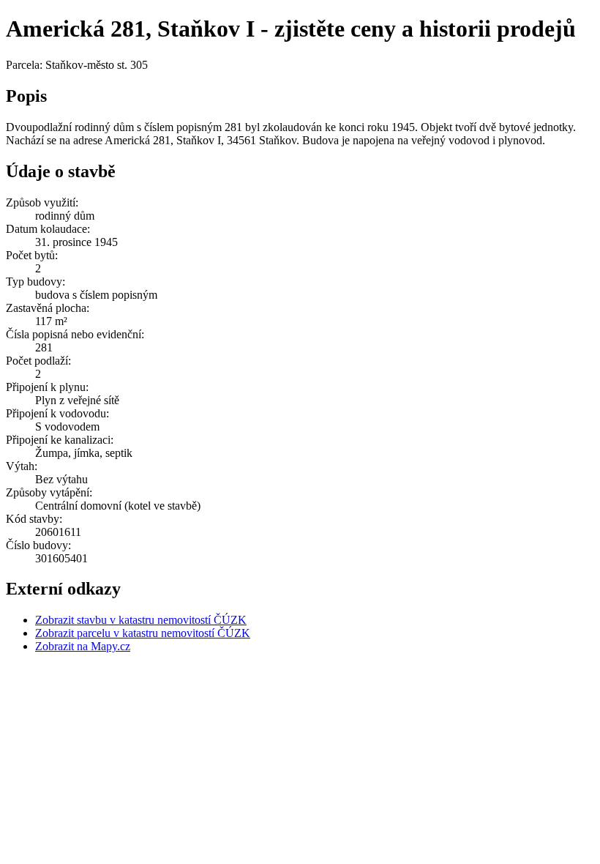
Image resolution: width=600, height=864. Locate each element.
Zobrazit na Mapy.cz (82, 646)
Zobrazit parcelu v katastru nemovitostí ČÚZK (142, 633)
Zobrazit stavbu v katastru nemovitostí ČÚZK (141, 620)
